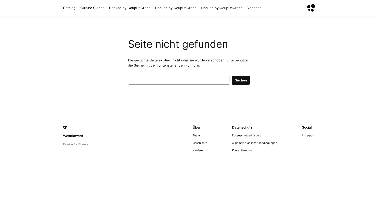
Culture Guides (92, 8)
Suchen (241, 80)
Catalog (69, 8)
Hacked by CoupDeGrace (129, 8)
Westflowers (73, 136)
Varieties (254, 8)
